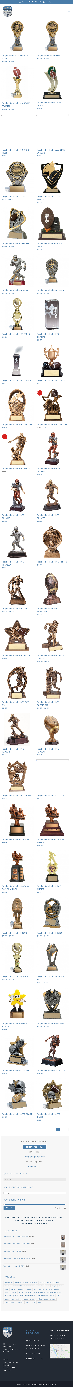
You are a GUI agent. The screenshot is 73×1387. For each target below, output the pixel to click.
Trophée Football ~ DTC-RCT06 (51, 381)
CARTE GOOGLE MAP (60, 1330)
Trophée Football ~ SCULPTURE (52, 1070)
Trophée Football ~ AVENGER (15, 243)
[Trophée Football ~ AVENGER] (17, 223)
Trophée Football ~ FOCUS (14, 933)
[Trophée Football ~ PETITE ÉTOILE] (17, 1003)
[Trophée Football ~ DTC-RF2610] (52, 542)
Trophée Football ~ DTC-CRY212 (17, 381)
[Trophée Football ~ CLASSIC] (17, 270)
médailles (8, 1296)
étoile (39, 1302)
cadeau (58, 1282)
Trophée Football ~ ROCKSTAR (16, 1070)
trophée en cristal (50, 1299)
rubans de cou (9, 1299)
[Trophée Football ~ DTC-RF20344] (52, 448)
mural (21, 1292)
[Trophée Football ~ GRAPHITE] (17, 957)
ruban (52, 1296)
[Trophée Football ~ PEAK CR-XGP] (52, 957)
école (33, 1302)
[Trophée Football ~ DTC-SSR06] (17, 775)
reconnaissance (43, 1296)
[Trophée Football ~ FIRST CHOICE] (52, 866)
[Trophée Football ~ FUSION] (52, 913)
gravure (41, 1289)
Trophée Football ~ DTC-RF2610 (52, 562)
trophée (39, 1299)
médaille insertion (39, 1292)
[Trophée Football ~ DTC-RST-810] (17, 682)
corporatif (40, 1286)
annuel (25, 1282)
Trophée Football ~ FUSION (50, 933)
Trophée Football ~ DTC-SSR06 (16, 796)
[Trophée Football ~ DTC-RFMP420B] (52, 589)
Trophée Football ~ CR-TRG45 (16, 334)
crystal (13, 1289)
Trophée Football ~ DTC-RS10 (16, 655)
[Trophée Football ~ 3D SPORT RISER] (17, 130)
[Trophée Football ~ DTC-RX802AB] (52, 729)
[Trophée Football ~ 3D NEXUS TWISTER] (17, 83)
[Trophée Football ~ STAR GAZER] (52, 1094)
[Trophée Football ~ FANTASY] (52, 775)
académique (8, 1282)
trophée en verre (10, 1302)
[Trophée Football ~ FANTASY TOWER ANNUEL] (17, 866)
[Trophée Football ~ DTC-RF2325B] (52, 495)
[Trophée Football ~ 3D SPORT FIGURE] (52, 82)
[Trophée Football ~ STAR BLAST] (17, 1094)
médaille (28, 1292)
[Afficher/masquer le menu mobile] (69, 12)
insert (6, 1292)
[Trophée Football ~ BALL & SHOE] (52, 223)
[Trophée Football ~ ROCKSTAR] (17, 1050)
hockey (56, 1289)
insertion (13, 1292)
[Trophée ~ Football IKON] (52, 35)
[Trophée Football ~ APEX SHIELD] (52, 177)
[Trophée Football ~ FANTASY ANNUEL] (52, 819)
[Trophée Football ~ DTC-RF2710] (17, 589)
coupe (48, 1286)
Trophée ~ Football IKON (48, 55)
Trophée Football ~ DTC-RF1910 (17, 468)
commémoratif (17, 1286)
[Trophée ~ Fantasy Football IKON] (17, 35)
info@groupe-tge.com (47, 2)
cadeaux (7, 1286)
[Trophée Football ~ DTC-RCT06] (52, 361)
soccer (32, 1299)
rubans (59, 1296)
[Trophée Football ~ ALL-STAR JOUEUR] (52, 130)
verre (27, 1302)
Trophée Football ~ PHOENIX (50, 1023)
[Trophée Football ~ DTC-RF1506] (17, 404)
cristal (6, 1289)
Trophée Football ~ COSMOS (50, 290)
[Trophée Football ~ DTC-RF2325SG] (17, 542)
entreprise (21, 1289)
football (29, 1289)
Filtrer (9, 1208)
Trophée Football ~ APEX (14, 197)
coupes (54, 1286)
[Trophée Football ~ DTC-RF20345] (17, 495)
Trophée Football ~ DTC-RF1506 (17, 424)
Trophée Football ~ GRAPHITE (16, 977)
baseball (42, 1282)
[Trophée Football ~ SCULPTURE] (52, 1050)
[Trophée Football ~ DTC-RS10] (17, 635)
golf (35, 1289)
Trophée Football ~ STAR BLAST (17, 1114)
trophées (20, 1302)
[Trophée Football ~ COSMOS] (52, 270)
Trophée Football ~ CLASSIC (15, 290)
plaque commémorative (27, 1296)
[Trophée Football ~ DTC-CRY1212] (52, 314)
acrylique (18, 1282)
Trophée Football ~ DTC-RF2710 (17, 608)
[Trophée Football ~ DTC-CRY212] (17, 361)
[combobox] (35, 1193)
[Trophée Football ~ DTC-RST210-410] (52, 682)
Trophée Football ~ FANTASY (50, 796)
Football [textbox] (34, 1193)
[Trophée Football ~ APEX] (17, 177)
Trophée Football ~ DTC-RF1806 (52, 424)
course (61, 1286)
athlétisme (33, 1282)
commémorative (29, 1286)
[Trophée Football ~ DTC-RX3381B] (17, 729)
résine (18, 1299)
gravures (49, 1289)
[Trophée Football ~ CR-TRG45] (17, 314)
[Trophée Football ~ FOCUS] (17, 913)
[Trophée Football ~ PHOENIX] (52, 1003)
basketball (50, 1282)
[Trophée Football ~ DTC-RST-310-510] (52, 635)
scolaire (25, 1299)
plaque (15, 1296)
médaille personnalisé (54, 1292)
